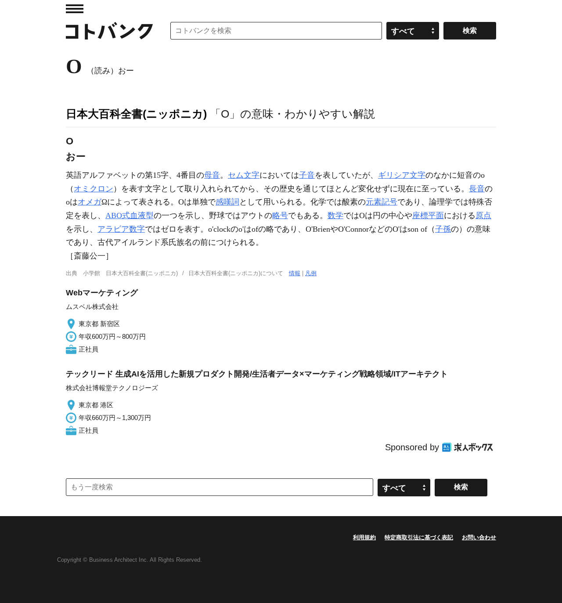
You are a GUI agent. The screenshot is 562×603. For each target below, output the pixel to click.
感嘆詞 (227, 201)
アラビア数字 (121, 229)
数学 (335, 215)
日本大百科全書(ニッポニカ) (136, 114)
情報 (294, 273)
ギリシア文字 (401, 175)
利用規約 (364, 537)
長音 (477, 188)
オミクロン (93, 188)
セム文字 (243, 175)
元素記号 (381, 201)
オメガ (89, 201)
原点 (483, 215)
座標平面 (428, 215)
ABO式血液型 (129, 215)
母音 (212, 175)
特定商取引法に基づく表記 (419, 537)
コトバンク (109, 30)
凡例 (311, 273)
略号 (280, 215)
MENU (74, 9)
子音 (307, 175)
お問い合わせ (479, 537)
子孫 (443, 229)
